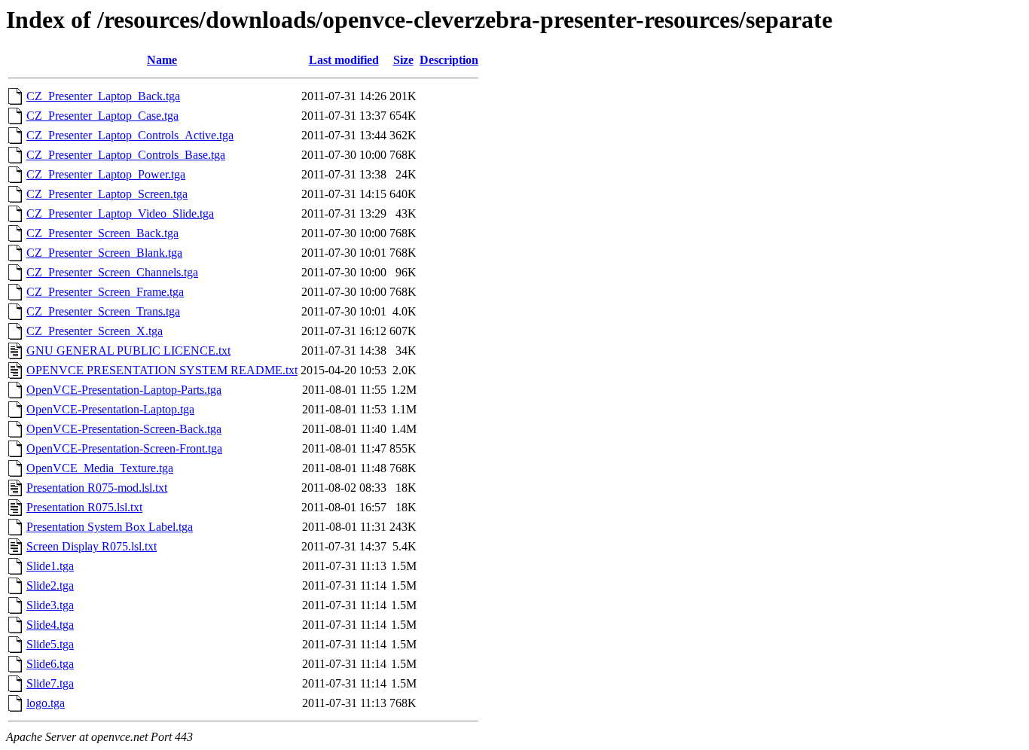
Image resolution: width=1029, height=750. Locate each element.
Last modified (344, 59)
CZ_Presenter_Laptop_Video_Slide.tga (120, 213)
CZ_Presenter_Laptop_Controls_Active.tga (130, 135)
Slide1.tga (50, 565)
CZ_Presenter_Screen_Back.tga (102, 233)
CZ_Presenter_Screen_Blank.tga (104, 252)
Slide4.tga (50, 624)
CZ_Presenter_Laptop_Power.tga (105, 174)
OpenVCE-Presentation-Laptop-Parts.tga (123, 389)
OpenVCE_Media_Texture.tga (99, 468)
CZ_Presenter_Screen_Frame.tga (105, 291)
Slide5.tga (50, 644)
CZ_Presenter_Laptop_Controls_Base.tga (125, 154)
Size (403, 59)
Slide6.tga (50, 663)
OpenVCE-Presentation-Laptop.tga (110, 409)
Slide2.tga (50, 585)
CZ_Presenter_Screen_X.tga (94, 331)
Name (162, 59)
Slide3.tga (50, 605)
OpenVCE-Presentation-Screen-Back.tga (123, 428)
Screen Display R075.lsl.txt (91, 546)
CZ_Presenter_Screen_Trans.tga (103, 311)
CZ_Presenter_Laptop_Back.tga (103, 96)
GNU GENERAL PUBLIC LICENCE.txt (128, 350)
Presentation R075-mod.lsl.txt (96, 487)
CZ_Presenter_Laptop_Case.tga (102, 115)
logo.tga (45, 703)
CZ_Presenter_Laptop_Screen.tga (107, 194)
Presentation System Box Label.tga (109, 526)
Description (449, 59)
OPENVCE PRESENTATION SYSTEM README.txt (162, 370)
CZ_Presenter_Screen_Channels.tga (112, 272)
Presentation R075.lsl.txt (84, 507)
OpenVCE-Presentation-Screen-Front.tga (124, 448)
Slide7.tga (50, 683)
